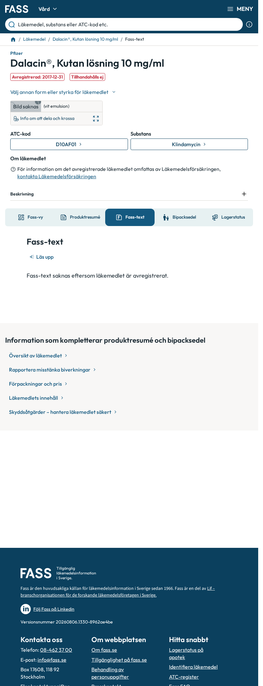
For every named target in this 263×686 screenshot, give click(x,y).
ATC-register (184, 676)
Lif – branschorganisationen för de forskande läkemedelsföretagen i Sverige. (118, 591)
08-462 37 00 (56, 650)
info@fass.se (52, 660)
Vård (44, 9)
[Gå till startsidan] (16, 9)
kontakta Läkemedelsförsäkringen (56, 176)
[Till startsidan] (13, 39)
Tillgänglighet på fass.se (119, 660)
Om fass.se (104, 650)
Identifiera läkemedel (193, 667)
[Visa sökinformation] (249, 24)
